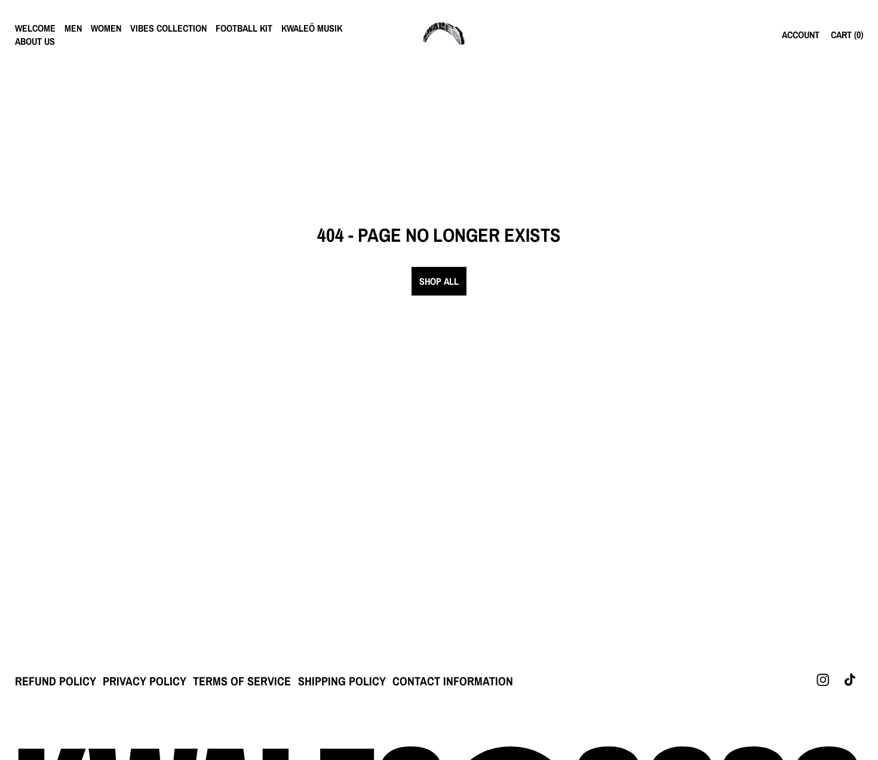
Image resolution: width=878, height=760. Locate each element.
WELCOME (35, 28)
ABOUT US (35, 41)
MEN (73, 28)
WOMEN (106, 28)
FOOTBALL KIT (244, 28)
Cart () (847, 34)
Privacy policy (144, 681)
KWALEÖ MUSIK (311, 28)
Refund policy (55, 681)
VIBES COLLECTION (168, 28)
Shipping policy (342, 681)
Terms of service (242, 681)
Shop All (439, 281)
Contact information (452, 681)
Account (800, 34)
